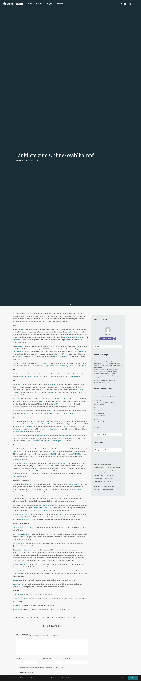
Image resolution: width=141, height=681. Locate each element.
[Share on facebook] (43, 626)
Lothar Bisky (62, 463)
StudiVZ (73, 617)
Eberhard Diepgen (99, 467)
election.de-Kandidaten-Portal (25, 550)
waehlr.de (16, 571)
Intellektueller (111, 472)
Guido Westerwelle (99, 472)
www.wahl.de (17, 543)
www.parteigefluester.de (21, 527)
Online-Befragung (115, 484)
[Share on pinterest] (50, 626)
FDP (48, 617)
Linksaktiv (69, 471)
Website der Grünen (25, 484)
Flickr (64, 354)
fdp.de (42, 421)
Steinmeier (80, 392)
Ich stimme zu (133, 677)
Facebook (16, 340)
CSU (31, 617)
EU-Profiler (16, 605)
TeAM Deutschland (22, 346)
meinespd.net (46, 410)
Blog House (19, 431)
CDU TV (45, 363)
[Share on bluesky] (56, 626)
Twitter (78, 366)
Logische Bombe (109, 478)
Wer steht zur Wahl (19, 599)
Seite (20, 376)
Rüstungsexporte (109, 486)
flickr (51, 413)
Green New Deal (45, 510)
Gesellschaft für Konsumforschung (103, 470)
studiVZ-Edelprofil (21, 514)
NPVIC (105, 484)
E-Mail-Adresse (46, 658)
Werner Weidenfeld (107, 489)
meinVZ (76, 337)
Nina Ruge (110, 481)
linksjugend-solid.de (19, 476)
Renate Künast (63, 514)
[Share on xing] (58, 626)
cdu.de (21, 329)
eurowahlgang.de (19, 580)
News (28, 160)
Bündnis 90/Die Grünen (40, 508)
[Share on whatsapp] (54, 626)
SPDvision (59, 399)
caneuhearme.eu (18, 584)
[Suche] (108, 347)
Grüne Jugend (47, 517)
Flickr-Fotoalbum (55, 429)
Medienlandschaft (99, 481)
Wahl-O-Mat (17, 595)
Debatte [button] (39, 4)
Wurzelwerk (44, 498)
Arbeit (96, 464)
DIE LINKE (52, 454)
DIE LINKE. (77, 454)
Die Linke (26, 449)
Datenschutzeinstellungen (120, 677)
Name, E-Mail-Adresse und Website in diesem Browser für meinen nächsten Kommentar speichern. (41, 667)
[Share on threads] (48, 626)
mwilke (36, 160)
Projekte (50, 4)
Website (47, 374)
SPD (68, 617)
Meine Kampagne (73, 496)
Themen (30, 4)
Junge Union (49, 366)
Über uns (59, 4)
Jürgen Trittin (24, 517)
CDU (27, 617)
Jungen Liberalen (68, 438)
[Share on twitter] (46, 626)
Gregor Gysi (33, 456)
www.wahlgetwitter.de (20, 534)
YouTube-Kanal (48, 466)
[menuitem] (30, 4)
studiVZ (66, 337)
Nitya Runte (97, 484)
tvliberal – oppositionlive (39, 424)
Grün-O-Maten (73, 484)
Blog (76, 349)
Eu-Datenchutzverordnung (113, 467)
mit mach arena (40, 435)
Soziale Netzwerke (60, 617)
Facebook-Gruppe (74, 376)
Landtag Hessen (98, 478)
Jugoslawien (109, 475)
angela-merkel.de (65, 332)
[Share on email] (60, 626)
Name (18, 658)
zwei (28, 376)
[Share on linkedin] (52, 626)
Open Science (98, 486)
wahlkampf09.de (54, 384)
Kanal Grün (45, 505)
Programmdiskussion (65, 435)
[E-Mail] (115, 338)
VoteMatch (16, 609)
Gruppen (35, 376)
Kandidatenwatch (19, 564)
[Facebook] (125, 4)
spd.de (20, 384)
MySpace (19, 356)
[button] (137, 4)
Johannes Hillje (98, 475)
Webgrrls (97, 489)
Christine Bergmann (106, 464)
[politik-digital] (13, 3)
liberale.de (57, 421)
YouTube (68, 413)
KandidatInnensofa (25, 519)
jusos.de (27, 413)
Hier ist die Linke (19, 451)
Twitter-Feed (17, 351)
